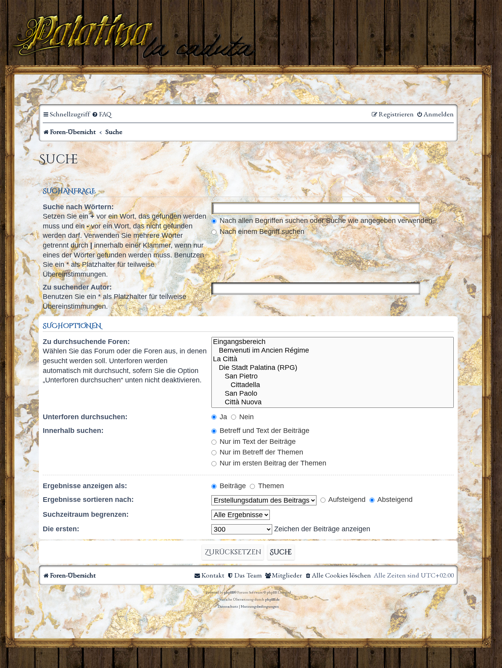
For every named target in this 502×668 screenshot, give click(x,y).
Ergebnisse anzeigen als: (85, 486)
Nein (245, 417)
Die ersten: (61, 529)
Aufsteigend (346, 499)
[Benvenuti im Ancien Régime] (332, 350)
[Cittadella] (332, 385)
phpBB (229, 592)
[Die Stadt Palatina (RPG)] (332, 368)
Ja (222, 417)
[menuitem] (101, 114)
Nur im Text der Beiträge (257, 441)
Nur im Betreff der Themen (260, 452)
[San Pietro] (332, 376)
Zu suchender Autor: (77, 287)
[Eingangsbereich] (332, 342)
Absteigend (394, 499)
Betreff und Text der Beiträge (263, 430)
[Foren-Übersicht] (135, 35)
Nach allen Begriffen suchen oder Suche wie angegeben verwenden (325, 220)
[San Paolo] (332, 393)
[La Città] (332, 359)
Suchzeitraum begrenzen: (86, 514)
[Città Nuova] (332, 402)
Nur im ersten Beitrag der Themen (272, 463)
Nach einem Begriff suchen (261, 231)
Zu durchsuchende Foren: (86, 342)
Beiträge (232, 486)
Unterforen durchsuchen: (85, 417)
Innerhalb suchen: (73, 430)
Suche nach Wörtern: (78, 207)
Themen (270, 486)
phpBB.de (272, 599)
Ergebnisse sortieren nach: (88, 499)
